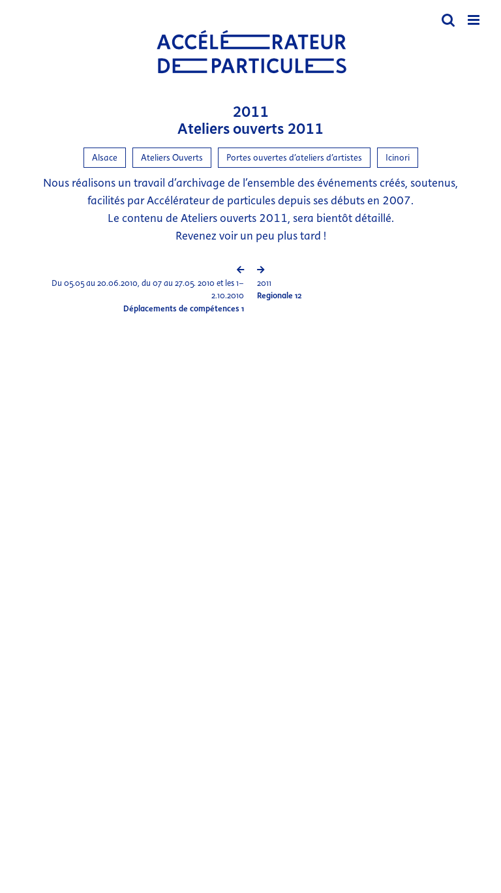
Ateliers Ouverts (172, 157)
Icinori (398, 157)
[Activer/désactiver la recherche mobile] (448, 20)
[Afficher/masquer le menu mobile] (474, 20)
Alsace (104, 157)
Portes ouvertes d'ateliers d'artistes (294, 157)
